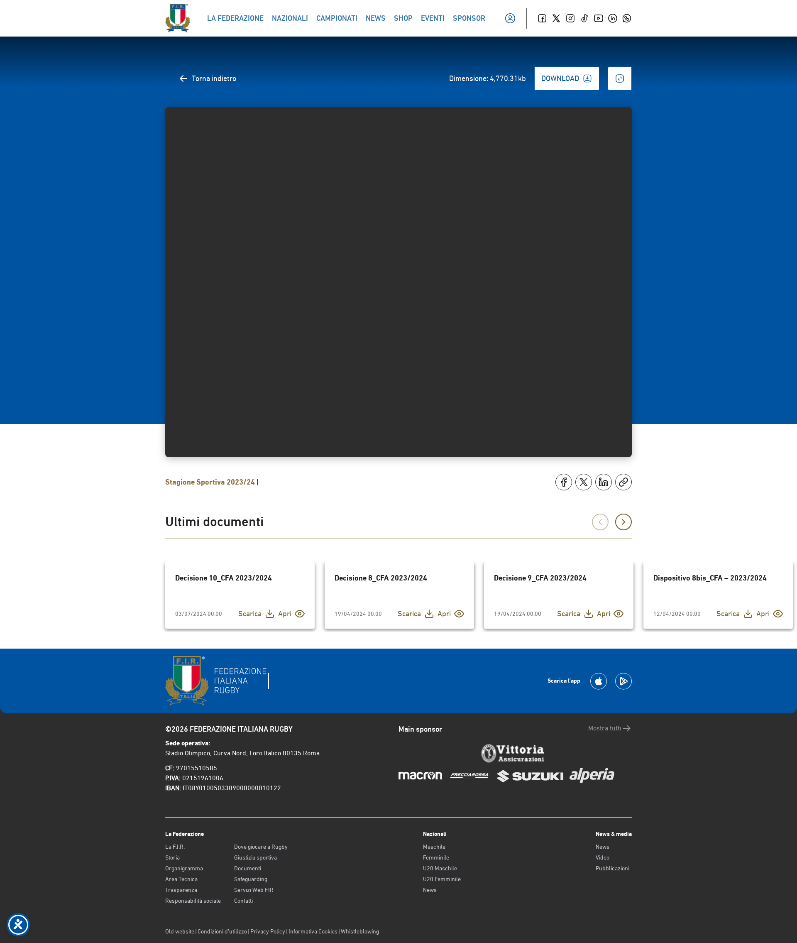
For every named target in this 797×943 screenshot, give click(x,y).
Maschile (434, 846)
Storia (172, 857)
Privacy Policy (267, 931)
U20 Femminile (442, 879)
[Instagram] (570, 18)
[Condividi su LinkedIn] (603, 482)
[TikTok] (584, 18)
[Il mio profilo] (510, 18)
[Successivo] (623, 522)
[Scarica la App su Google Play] (623, 681)
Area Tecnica (181, 879)
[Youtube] (599, 18)
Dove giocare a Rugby (261, 846)
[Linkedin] (613, 18)
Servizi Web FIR (254, 890)
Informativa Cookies (312, 931)
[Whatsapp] (627, 18)
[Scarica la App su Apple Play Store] (598, 681)
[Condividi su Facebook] (563, 482)
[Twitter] (556, 18)
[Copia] (623, 482)
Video (602, 857)
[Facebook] (542, 18)
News (430, 890)
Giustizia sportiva (255, 857)
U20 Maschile (440, 868)
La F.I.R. (175, 846)
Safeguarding (250, 879)
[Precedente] (600, 522)
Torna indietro (214, 78)
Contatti (243, 900)
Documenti (247, 868)
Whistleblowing (360, 931)
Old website (179, 931)
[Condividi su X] (583, 482)
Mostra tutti (604, 728)
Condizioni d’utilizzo (222, 931)
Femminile (436, 857)
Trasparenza (181, 890)
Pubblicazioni (612, 868)
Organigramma (184, 868)
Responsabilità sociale (193, 900)
